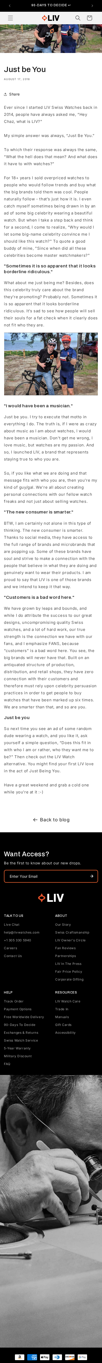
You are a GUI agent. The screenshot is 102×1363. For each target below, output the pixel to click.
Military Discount (18, 1056)
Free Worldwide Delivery (24, 1017)
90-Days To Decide (19, 1025)
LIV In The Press (68, 964)
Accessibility (65, 1033)
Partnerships (65, 956)
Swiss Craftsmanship (72, 932)
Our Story (63, 924)
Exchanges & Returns (21, 1033)
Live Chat (11, 924)
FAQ (7, 1064)
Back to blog (55, 819)
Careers (10, 948)
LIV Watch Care (67, 1001)
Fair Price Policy (68, 971)
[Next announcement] (92, 5)
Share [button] (14, 94)
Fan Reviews (65, 948)
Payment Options (18, 1009)
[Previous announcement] (9, 5)
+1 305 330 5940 (17, 940)
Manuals (62, 1017)
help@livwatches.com (21, 932)
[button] (10, 18)
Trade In (62, 1009)
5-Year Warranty (17, 1048)
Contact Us (13, 956)
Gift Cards (63, 1025)
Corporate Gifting (69, 979)
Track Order (14, 1001)
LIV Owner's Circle (70, 940)
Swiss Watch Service (21, 1040)
